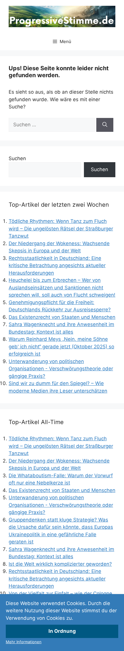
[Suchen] (104, 125)
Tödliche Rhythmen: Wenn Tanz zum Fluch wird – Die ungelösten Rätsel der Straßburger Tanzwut (61, 228)
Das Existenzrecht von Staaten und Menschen (62, 317)
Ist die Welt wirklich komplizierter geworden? (60, 564)
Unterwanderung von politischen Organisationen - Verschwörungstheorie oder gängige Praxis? (61, 368)
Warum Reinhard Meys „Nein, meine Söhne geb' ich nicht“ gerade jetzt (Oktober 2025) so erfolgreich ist (61, 346)
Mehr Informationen (24, 641)
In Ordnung (62, 631)
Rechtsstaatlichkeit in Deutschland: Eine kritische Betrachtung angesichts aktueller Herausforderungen (57, 265)
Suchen (17, 158)
